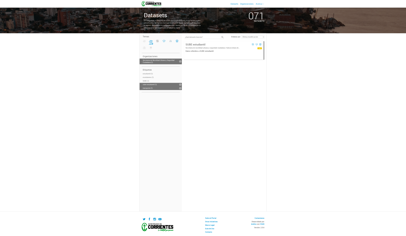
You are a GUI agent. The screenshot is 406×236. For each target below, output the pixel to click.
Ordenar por (235, 37)
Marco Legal (210, 225)
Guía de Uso (209, 228)
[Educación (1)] (164, 42)
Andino (253, 224)
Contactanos (259, 218)
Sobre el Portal (210, 218)
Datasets (234, 4)
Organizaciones (246, 4)
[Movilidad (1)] (177, 42)
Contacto (208, 232)
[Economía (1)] (157, 42)
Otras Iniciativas (211, 221)
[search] (222, 37)
